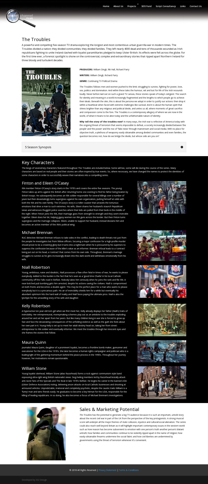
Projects (131, 6)
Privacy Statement (107, 470)
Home (106, 6)
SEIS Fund (146, 6)
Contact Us (196, 6)
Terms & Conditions (129, 470)
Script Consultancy (166, 6)
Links (182, 6)
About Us (118, 6)
